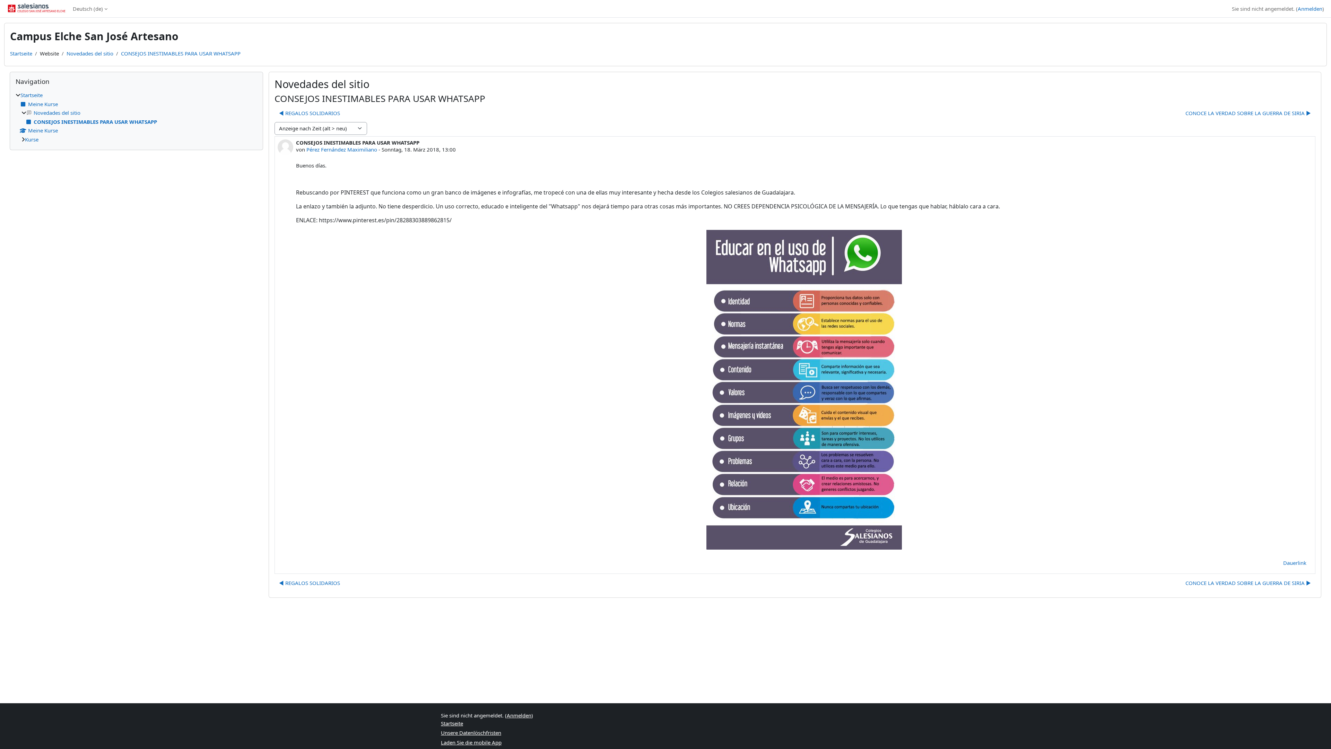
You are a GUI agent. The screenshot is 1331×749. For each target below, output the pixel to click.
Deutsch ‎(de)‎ (88, 8)
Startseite (21, 53)
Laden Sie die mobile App (471, 742)
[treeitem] (136, 117)
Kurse (31, 139)
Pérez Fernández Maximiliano (341, 149)
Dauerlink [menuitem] (1294, 562)
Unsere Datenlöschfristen (471, 732)
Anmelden (1310, 8)
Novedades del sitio (90, 53)
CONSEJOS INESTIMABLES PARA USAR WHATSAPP (181, 53)
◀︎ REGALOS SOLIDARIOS (309, 113)
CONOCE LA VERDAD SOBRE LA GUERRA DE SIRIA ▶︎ (1248, 113)
